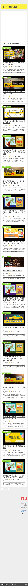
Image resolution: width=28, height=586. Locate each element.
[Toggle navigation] (26, 584)
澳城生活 (14, 584)
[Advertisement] (14, 26)
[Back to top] (25, 580)
